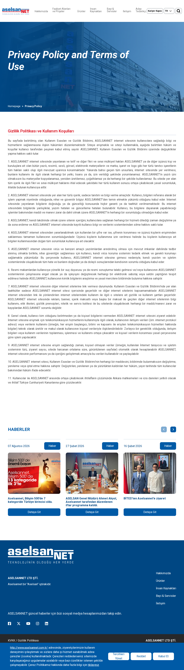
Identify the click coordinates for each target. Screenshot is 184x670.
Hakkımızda (41, 11)
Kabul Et (163, 656)
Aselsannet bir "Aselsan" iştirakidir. (29, 584)
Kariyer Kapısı (155, 11)
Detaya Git (34, 512)
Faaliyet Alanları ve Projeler (61, 10)
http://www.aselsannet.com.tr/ (29, 647)
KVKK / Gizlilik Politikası (23, 640)
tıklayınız (93, 665)
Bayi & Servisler (112, 10)
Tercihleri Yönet (118, 656)
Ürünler (81, 11)
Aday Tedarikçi (141, 10)
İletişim (127, 11)
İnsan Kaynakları (96, 10)
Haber (52, 446)
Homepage (14, 106)
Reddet (141, 656)
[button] (164, 429)
